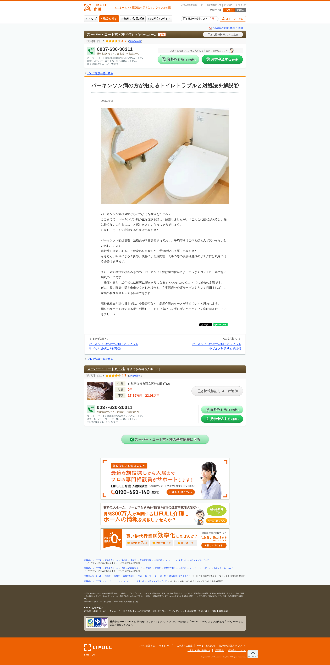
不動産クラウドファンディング (168, 611)
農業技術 (223, 611)
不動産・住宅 (91, 611)
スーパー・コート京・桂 (106, 34)
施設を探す (110, 18)
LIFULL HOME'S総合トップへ (192, 5)
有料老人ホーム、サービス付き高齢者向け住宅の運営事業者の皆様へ (164, 514)
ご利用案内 (228, 5)
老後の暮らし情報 (207, 611)
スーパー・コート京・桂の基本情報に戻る (167, 439)
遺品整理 (191, 611)
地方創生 (127, 611)
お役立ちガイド (160, 18)
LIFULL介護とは (147, 645)
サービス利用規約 (206, 645)
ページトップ (252, 656)
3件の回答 (135, 41)
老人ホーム (115, 611)
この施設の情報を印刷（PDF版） (229, 28)
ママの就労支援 (142, 611)
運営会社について (237, 650)
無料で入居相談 (134, 18)
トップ (92, 18)
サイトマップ (240, 5)
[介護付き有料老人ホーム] (141, 34)
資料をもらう (182, 59)
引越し (103, 611)
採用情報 (219, 650)
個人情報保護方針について (232, 645)
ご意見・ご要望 (184, 645)
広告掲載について (214, 5)
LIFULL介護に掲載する (199, 650)
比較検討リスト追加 (225, 34)
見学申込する (226, 59)
